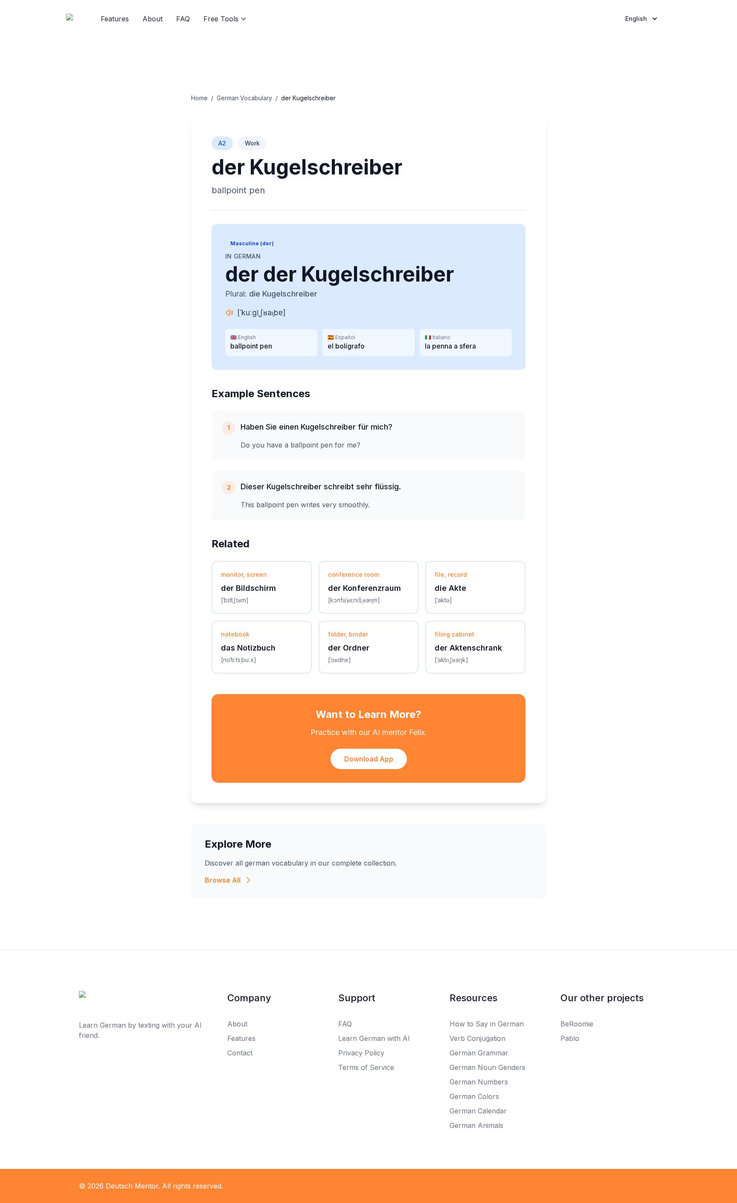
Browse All (223, 880)
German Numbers (479, 1082)
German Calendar (478, 1111)
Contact (239, 1053)
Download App (368, 759)
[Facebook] (350, 1186)
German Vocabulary (244, 98)
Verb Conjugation (477, 1038)
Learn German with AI (374, 1038)
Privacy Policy (361, 1053)
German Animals (476, 1125)
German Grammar (479, 1053)
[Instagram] (387, 1186)
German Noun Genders (487, 1067)
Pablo (569, 1038)
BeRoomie (576, 1024)
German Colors (474, 1096)
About (152, 19)
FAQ (183, 19)
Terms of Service (366, 1067)
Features (115, 19)
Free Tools (220, 19)
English (636, 18)
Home (199, 98)
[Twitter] (368, 1186)
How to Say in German (487, 1024)
